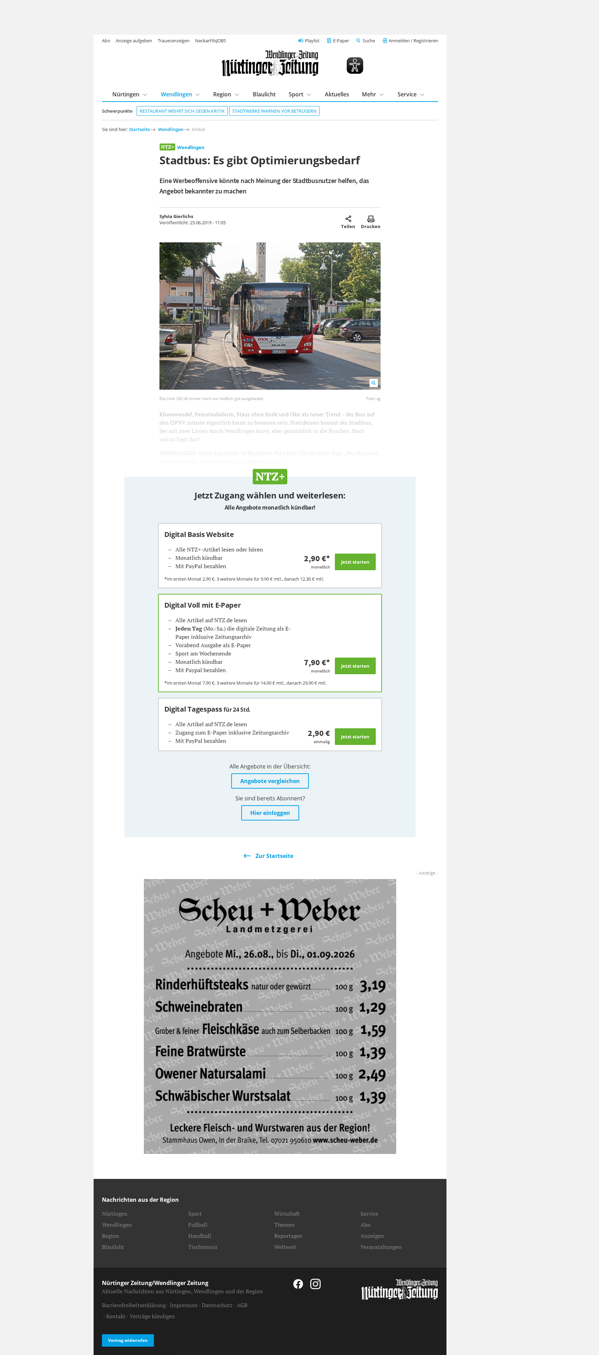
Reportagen (288, 1236)
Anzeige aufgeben (134, 40)
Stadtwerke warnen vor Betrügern (274, 111)
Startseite (139, 129)
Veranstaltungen (381, 1247)
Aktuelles (337, 94)
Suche (369, 40)
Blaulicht (264, 94)
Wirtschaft (287, 1213)
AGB (242, 1305)
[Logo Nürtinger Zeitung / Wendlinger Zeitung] (270, 63)
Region (222, 94)
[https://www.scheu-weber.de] (270, 1016)
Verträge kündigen (152, 1316)
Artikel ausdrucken (371, 218)
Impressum (184, 1305)
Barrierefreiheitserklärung (134, 1305)
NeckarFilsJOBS (210, 40)
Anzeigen (372, 1236)
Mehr (369, 94)
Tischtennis (202, 1247)
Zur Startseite (274, 856)
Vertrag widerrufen (128, 1340)
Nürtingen (125, 94)
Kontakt (115, 1316)
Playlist (312, 40)
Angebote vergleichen (270, 781)
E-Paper (341, 40)
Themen (284, 1224)
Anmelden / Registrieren (413, 40)
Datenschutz (217, 1305)
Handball (199, 1236)
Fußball (197, 1224)
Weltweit (285, 1247)
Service (407, 94)
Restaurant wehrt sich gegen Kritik (182, 111)
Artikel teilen (348, 218)
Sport (296, 94)
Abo (106, 40)
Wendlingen (176, 94)
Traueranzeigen (174, 40)
